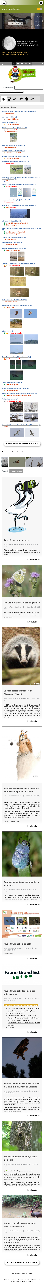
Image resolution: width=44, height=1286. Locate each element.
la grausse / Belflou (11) (9, 117)
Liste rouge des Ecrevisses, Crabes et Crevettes (24, 1008)
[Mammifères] (9, 99)
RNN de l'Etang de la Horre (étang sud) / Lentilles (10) (19, 111)
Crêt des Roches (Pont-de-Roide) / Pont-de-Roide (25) (19, 184)
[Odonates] (32, 99)
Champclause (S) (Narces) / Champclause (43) (17, 305)
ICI (19, 1242)
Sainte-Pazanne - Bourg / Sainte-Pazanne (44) (16, 357)
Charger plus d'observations (22, 444)
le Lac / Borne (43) (7, 331)
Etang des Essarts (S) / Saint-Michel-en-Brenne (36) (18, 264)
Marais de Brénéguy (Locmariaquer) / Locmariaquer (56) (20, 393)
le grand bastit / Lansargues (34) (12, 242)
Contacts (24, 1273)
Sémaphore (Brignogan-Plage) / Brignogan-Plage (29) (19, 205)
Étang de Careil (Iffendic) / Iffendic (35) (14, 248)
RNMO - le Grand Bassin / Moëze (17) (13, 145)
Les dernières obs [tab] (8, 87)
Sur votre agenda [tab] (16, 471)
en (41, 9)
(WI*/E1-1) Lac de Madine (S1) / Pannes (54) (15, 388)
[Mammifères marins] (15, 99)
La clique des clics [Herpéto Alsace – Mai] (22, 1015)
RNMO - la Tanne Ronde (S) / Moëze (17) (14, 128)
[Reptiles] (21, 99)
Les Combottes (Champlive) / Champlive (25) (16, 200)
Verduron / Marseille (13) (9, 122)
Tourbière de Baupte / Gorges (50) (12, 383)
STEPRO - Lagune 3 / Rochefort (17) (13, 151)
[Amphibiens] (27, 99)
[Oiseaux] (3, 99)
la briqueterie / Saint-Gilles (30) (11, 221)
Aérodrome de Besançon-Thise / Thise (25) (15, 161)
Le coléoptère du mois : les (21, 1011)
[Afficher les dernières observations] (12, 92)
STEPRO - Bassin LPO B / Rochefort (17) (15, 156)
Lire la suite (32, 559)
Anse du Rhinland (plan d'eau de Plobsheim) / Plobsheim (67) (21, 425)
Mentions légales (16, 1273)
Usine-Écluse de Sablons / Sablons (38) (14, 300)
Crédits (30, 1273)
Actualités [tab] (5, 471)
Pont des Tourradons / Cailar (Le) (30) (14, 237)
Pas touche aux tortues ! (16, 1013)
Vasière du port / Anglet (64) (11, 399)
